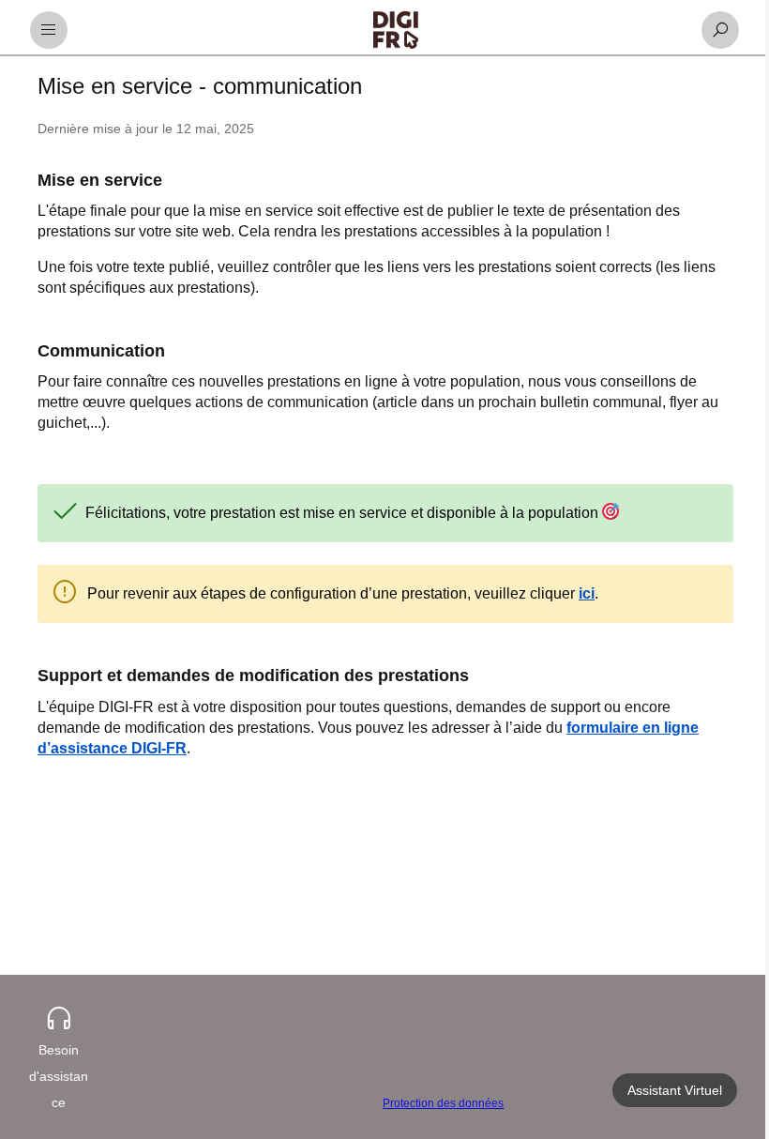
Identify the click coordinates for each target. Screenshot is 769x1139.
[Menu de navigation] (49, 30)
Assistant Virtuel (665, 1090)
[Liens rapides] (396, 30)
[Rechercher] (720, 30)
